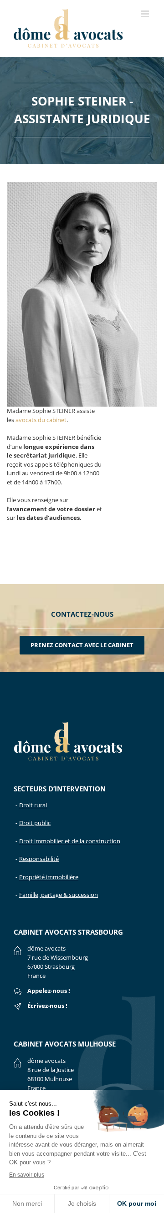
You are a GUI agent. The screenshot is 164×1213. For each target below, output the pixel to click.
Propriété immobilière (48, 877)
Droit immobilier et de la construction (69, 841)
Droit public (35, 823)
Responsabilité (39, 859)
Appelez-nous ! (48, 991)
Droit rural (33, 805)
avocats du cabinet (41, 420)
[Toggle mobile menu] (145, 14)
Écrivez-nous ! (47, 1006)
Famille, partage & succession (58, 895)
